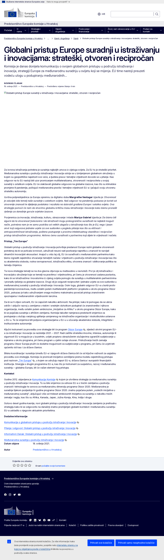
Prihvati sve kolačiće (101, 542)
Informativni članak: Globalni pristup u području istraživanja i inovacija (40, 434)
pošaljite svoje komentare (53, 466)
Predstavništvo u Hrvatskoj (47, 449)
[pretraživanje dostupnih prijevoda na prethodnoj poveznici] (84, 329)
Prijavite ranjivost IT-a (14, 525)
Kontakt (62, 520)
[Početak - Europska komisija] (24, 13)
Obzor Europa (75, 329)
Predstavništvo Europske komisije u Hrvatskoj (23, 38)
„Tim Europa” (25, 360)
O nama (19, 30)
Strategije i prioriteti (36, 30)
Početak (8, 30)
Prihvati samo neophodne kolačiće (136, 542)
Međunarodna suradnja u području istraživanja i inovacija (34, 440)
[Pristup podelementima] (26, 30)
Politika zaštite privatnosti (92, 525)
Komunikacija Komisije (43, 379)
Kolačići (72, 525)
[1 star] (14, 465)
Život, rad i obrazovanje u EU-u (121, 30)
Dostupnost (133, 525)
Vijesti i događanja (60, 30)
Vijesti (75, 38)
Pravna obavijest (115, 525)
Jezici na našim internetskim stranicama (46, 525)
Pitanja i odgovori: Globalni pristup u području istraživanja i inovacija (39, 428)
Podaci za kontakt (147, 30)
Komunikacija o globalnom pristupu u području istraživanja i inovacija (40, 422)
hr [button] (103, 14)
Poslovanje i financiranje (84, 30)
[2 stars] (16, 465)
